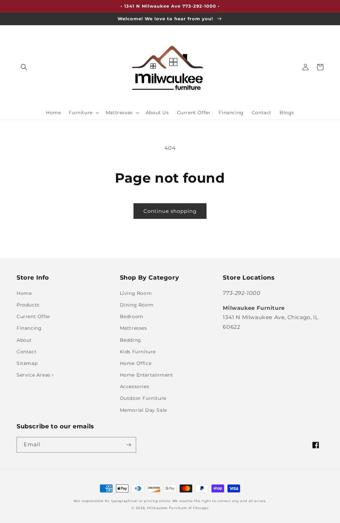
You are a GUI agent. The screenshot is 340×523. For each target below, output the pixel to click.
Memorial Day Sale (143, 410)
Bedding (130, 340)
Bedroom (131, 316)
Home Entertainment (146, 375)
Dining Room (137, 305)
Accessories (134, 387)
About (24, 340)
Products (28, 305)
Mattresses (133, 328)
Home (24, 293)
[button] (24, 67)
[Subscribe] (128, 445)
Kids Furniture (138, 352)
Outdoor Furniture (143, 398)
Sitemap (27, 363)
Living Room (136, 293)
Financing (29, 328)
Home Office (136, 363)
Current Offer (33, 316)
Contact (27, 352)
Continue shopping (170, 211)
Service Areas (34, 375)
